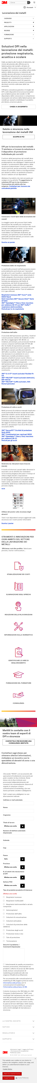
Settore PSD (7, 882)
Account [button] (30, 7)
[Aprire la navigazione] (34, 2)
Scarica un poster (8, 242)
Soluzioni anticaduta (13, 921)
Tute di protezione (13, 937)
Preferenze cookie (15, 1052)
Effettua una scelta (10, 894)
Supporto (8, 39)
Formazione (9, 34)
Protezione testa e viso (14, 934)
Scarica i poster (7, 523)
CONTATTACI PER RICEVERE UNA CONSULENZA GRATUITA (19, 742)
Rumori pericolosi (8, 384)
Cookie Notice (7, 1069)
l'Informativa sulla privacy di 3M (15, 987)
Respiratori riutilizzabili (14, 901)
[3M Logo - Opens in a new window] (4, 2)
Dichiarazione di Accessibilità (19, 1051)
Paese (5, 855)
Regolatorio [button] (9, 1033)
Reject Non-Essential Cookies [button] (12, 1073)
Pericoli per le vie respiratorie (13, 309)
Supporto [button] (7, 1039)
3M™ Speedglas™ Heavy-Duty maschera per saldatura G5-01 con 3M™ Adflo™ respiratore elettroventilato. (17, 305)
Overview (8, 18)
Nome (5, 807)
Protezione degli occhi (14, 930)
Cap (4, 848)
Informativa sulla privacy (12, 983)
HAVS (3, 488)
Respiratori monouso (14, 897)
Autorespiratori (12, 910)
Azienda (6, 840)
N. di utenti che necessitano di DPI (13, 873)
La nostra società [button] (12, 1021)
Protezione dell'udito (14, 914)
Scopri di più (18, 137)
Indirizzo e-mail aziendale (13, 800)
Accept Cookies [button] (8, 1078)
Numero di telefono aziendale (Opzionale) (14, 832)
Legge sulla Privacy (28, 1049)
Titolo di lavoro (8, 822)
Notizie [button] (6, 1027)
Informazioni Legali (15, 1049)
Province (6, 864)
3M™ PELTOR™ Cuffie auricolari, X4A (16, 382)
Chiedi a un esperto (19, 107)
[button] (22, 1078)
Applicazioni (9, 26)
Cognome (6, 815)
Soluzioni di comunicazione (16, 917)
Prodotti (7, 22)
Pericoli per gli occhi (9, 440)
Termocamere (11, 941)
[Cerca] (28, 2)
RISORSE (7, 30)
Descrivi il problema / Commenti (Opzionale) (11, 946)
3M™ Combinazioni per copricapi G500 (17, 434)
